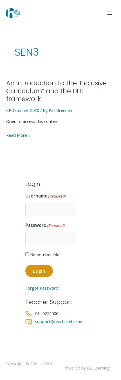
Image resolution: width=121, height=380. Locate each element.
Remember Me (44, 254)
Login (39, 271)
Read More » (18, 135)
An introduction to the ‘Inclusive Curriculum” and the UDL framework (56, 91)
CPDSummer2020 (22, 110)
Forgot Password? (42, 288)
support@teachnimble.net (59, 321)
